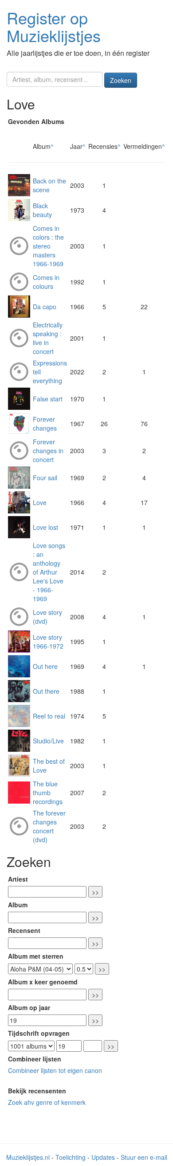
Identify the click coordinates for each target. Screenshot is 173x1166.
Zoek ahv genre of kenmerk (47, 1102)
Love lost (45, 527)
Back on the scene (49, 185)
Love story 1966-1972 (48, 641)
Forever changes (45, 423)
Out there (46, 691)
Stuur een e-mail (144, 1157)
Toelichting (70, 1157)
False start (48, 398)
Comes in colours (46, 282)
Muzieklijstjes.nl (28, 1157)
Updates (103, 1157)
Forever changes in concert (48, 450)
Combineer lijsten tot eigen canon (55, 1070)
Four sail (45, 477)
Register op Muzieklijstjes (54, 26)
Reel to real (49, 715)
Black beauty (42, 210)
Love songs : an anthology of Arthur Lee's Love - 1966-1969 (49, 572)
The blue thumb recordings (48, 792)
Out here (45, 666)
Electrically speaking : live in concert (48, 338)
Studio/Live (48, 740)
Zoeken (120, 80)
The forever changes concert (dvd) (49, 826)
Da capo (44, 306)
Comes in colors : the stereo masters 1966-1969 (48, 246)
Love (40, 502)
